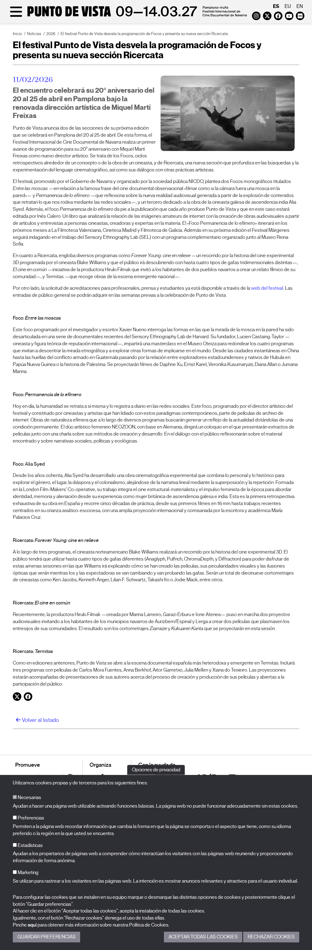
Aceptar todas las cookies (203, 937)
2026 (50, 33)
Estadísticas (30, 845)
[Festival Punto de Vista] (127, 16)
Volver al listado (40, 720)
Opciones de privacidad (156, 770)
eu (288, 6)
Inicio (17, 33)
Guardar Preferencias (46, 937)
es (276, 6)
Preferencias (30, 818)
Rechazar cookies (271, 937)
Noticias (34, 33)
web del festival (267, 288)
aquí (32, 925)
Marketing (27, 872)
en (299, 6)
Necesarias (29, 797)
